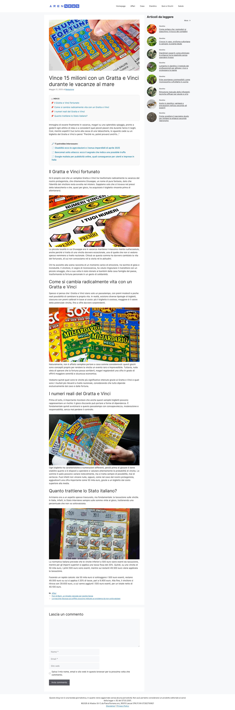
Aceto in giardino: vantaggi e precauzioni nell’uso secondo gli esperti (173, 105)
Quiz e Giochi (167, 6)
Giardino (153, 6)
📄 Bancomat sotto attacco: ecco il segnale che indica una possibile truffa (89, 152)
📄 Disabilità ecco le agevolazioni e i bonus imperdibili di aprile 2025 (86, 148)
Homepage (121, 6)
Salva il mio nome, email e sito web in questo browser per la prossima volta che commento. (91, 673)
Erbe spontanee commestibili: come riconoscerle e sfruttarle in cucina (174, 80)
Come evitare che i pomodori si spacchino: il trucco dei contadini (173, 30)
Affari (132, 6)
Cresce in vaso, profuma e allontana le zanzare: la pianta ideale (174, 42)
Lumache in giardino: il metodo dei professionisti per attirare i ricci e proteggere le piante (174, 68)
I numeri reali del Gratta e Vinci (69, 111)
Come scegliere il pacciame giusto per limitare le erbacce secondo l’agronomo (174, 118)
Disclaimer (110, 706)
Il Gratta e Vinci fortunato (66, 103)
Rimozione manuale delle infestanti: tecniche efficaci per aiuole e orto (174, 93)
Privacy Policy (123, 706)
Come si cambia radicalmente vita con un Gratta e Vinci (81, 107)
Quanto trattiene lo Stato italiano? (71, 116)
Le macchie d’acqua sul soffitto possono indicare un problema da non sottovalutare (86, 598)
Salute (181, 6)
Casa (142, 6)
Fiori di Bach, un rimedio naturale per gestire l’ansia (72, 596)
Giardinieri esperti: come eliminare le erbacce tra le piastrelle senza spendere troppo (174, 55)
